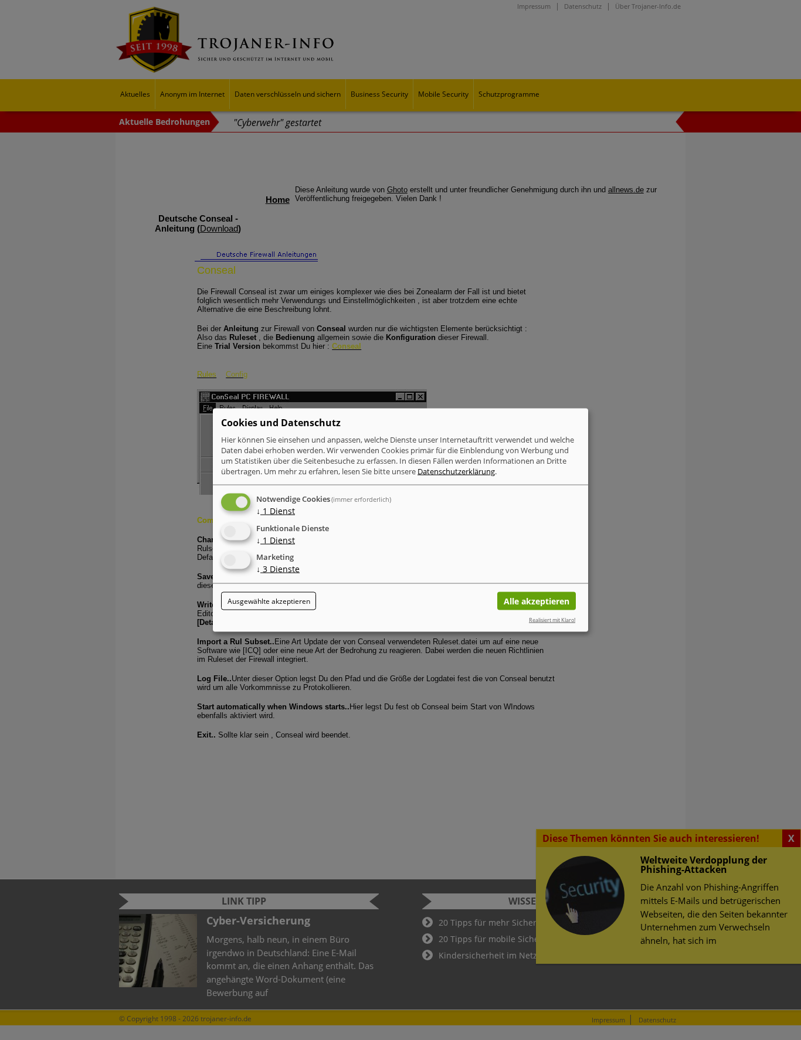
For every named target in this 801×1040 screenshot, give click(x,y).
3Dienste (278, 569)
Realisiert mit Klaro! (552, 619)
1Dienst (275, 510)
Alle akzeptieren (536, 601)
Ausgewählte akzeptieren (269, 601)
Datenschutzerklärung (456, 470)
